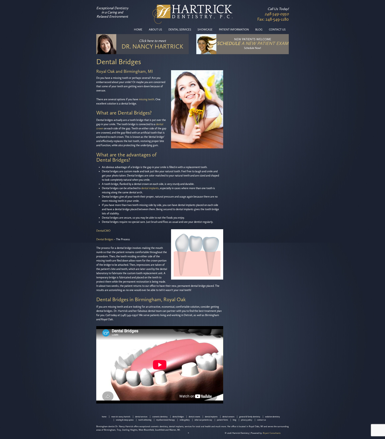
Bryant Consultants (272, 433)
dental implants (150, 188)
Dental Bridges (104, 239)
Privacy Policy (246, 420)
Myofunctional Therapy (165, 420)
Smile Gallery (185, 420)
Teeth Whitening (144, 420)
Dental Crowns (194, 417)
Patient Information (234, 29)
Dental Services (179, 29)
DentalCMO (103, 230)
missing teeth (146, 99)
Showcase (205, 29)
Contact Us (277, 29)
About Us (155, 29)
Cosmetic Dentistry (160, 417)
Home (138, 29)
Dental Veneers (228, 417)
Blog (258, 29)
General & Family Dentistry (249, 417)
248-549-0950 (276, 13)
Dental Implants (211, 417)
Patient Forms (222, 420)
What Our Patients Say (203, 420)
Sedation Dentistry (272, 417)
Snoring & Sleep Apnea (125, 420)
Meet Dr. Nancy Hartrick (120, 417)
